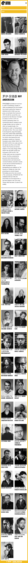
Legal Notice (17, 562)
